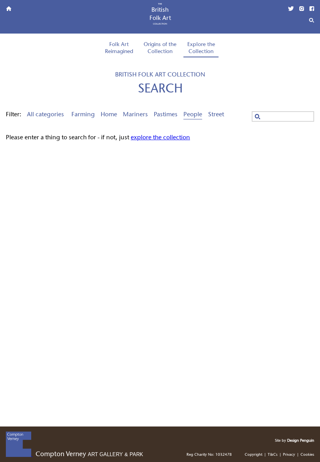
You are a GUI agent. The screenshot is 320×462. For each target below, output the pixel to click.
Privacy (289, 455)
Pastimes (166, 115)
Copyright (253, 455)
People (192, 115)
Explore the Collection (201, 48)
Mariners (135, 115)
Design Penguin (300, 441)
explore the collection (160, 138)
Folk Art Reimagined (119, 48)
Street (216, 115)
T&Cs (272, 455)
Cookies (307, 455)
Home (109, 115)
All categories (45, 115)
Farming (83, 115)
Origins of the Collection (160, 48)
